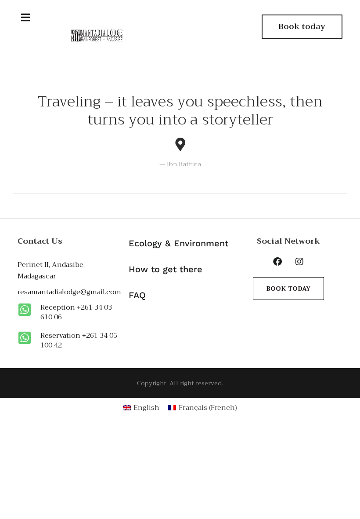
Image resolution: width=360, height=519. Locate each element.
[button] (25, 17)
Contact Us (40, 241)
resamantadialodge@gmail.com (69, 292)
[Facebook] (277, 261)
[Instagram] (299, 261)
